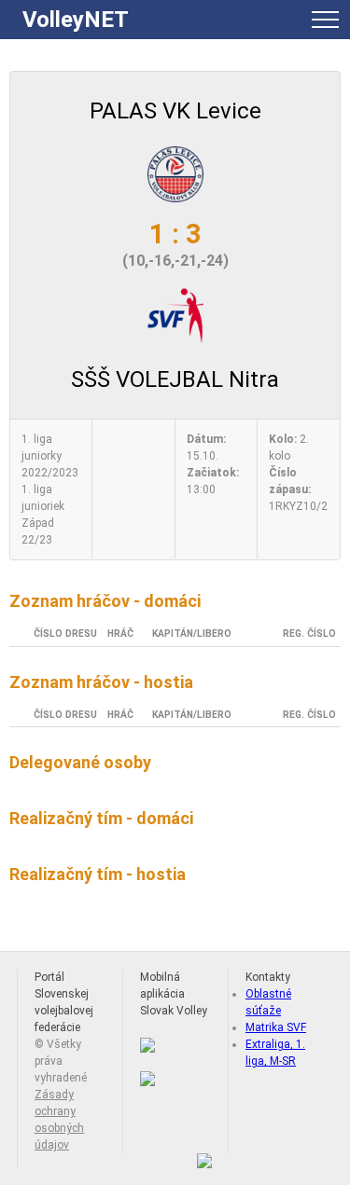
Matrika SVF (275, 1027)
